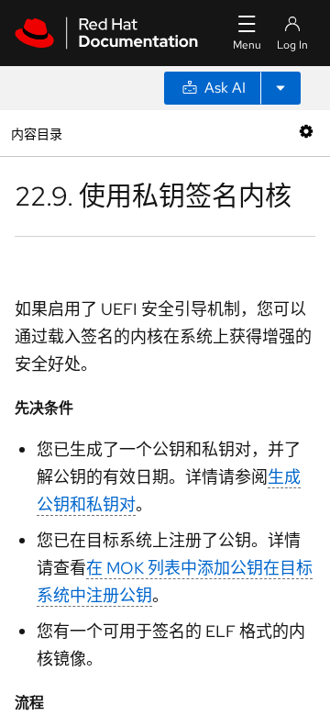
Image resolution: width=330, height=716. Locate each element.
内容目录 (36, 132)
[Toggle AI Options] (280, 88)
